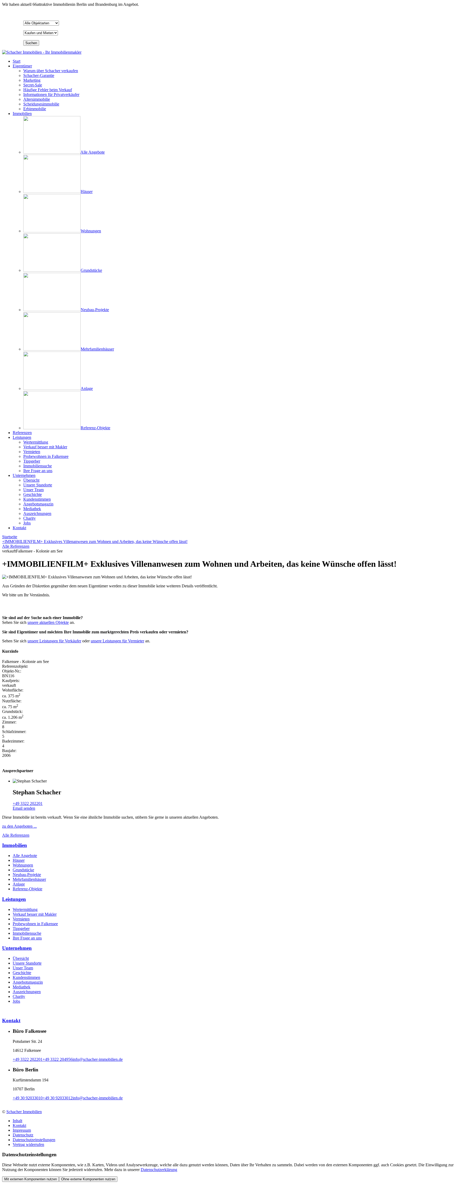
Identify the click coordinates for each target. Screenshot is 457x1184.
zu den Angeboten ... (19, 826)
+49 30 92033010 (28, 1098)
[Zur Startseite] (41, 52)
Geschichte (22, 972)
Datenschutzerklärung (159, 1169)
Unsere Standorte (27, 963)
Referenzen (22, 432)
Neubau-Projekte (27, 874)
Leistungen (22, 437)
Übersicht (21, 958)
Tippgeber (21, 928)
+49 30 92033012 (57, 1098)
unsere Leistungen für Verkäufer (54, 641)
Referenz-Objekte (27, 889)
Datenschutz (23, 1135)
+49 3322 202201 (28, 803)
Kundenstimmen (26, 977)
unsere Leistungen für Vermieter (117, 641)
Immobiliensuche (27, 933)
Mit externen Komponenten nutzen (30, 1179)
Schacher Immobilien (24, 1111)
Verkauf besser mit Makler (35, 914)
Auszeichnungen (27, 991)
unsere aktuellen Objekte (48, 622)
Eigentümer (22, 66)
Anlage (19, 884)
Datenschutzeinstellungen (34, 1139)
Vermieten (21, 919)
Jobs (16, 1001)
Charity (19, 996)
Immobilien (22, 113)
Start (16, 61)
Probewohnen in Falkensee (35, 924)
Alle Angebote (25, 855)
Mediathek (21, 987)
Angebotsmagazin (28, 982)
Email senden (24, 808)
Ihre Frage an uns (27, 938)
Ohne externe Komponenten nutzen (88, 1179)
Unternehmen (24, 475)
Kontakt (19, 528)
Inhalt (17, 1120)
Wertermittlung (25, 909)
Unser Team (23, 968)
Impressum (22, 1130)
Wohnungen (23, 865)
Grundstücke (23, 870)
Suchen (31, 43)
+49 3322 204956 (57, 1059)
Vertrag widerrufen (28, 1144)
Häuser (19, 860)
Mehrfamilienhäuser (29, 879)
